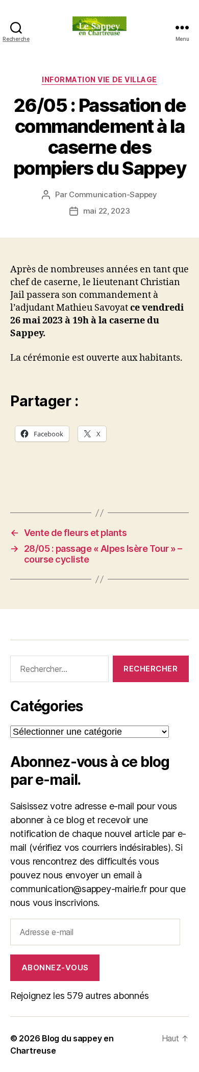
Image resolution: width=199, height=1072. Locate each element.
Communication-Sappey (113, 194)
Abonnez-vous (55, 967)
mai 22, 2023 (106, 211)
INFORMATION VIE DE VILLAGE (99, 79)
